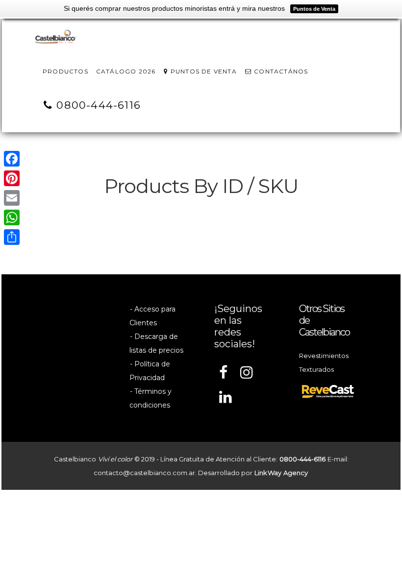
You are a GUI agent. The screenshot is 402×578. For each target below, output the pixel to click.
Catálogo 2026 (126, 71)
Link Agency (281, 473)
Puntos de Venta (203, 71)
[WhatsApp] (12, 217)
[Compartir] (12, 237)
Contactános (280, 71)
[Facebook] (12, 159)
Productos (65, 71)
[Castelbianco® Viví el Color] (55, 38)
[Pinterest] (12, 178)
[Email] (12, 198)
